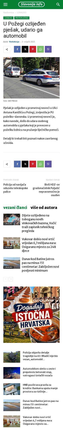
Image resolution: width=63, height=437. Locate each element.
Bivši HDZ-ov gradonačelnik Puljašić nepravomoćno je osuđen (46, 190)
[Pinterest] (32, 49)
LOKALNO (21, 12)
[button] (5, 4)
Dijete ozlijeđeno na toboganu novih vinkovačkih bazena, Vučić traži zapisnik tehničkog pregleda (39, 223)
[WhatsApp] (40, 49)
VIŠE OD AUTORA (44, 208)
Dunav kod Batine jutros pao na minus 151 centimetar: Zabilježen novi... (40, 404)
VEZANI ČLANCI (15, 208)
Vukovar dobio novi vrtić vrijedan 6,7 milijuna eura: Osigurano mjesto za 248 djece (39, 245)
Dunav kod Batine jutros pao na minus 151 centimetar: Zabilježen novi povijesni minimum (40, 264)
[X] (25, 49)
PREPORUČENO (21, 18)
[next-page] (11, 279)
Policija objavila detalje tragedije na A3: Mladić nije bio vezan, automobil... (40, 356)
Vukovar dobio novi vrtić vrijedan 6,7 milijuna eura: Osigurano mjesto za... (37, 420)
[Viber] (48, 49)
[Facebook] (17, 49)
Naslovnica (8, 12)
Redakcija (14, 41)
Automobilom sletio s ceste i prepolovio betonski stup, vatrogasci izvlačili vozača (39, 372)
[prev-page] (5, 279)
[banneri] (31, 315)
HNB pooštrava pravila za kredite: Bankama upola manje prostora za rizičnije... (40, 388)
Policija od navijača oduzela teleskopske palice (15, 188)
